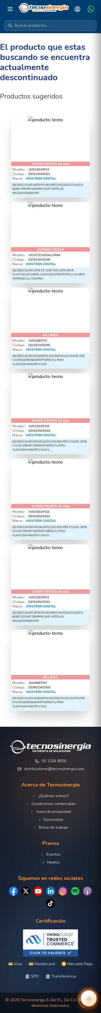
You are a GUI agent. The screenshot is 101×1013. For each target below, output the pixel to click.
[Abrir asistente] (89, 998)
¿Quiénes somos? (53, 796)
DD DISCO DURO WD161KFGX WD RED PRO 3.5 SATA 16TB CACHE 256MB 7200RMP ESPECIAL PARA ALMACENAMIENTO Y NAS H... (49, 445)
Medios (53, 862)
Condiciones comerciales (53, 803)
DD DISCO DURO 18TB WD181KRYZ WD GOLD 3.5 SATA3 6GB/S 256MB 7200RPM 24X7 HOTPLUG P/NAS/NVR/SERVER (47, 189)
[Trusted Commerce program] (50, 942)
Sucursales (53, 819)
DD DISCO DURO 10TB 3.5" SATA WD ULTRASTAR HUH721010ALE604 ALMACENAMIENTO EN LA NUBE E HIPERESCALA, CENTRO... (48, 274)
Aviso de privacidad (53, 811)
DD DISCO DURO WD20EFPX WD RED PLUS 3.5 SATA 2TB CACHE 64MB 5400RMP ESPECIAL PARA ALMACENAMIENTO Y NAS (48, 360)
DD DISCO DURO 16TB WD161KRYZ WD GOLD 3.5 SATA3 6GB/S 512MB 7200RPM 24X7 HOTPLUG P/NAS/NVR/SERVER (47, 617)
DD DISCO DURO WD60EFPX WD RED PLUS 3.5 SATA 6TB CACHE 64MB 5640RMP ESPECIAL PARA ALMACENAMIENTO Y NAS (48, 702)
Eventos (53, 854)
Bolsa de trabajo (53, 827)
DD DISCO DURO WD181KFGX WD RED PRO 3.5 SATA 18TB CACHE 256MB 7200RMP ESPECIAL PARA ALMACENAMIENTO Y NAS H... (49, 531)
